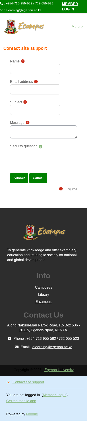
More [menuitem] (76, 26)
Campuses (43, 287)
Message (17, 122)
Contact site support (28, 382)
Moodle (32, 414)
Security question (23, 146)
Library (43, 294)
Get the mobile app (21, 401)
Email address (21, 82)
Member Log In (70, 6)
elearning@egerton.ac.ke (23, 10)
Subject (16, 102)
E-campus (43, 302)
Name (15, 61)
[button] (40, 147)
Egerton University (59, 370)
